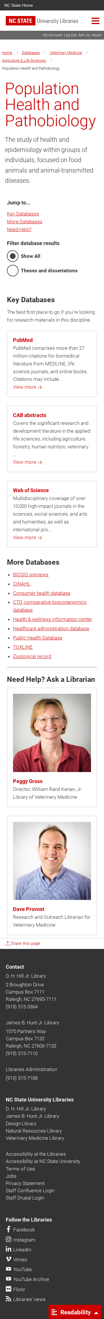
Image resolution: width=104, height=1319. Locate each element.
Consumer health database (41, 593)
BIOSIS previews (31, 574)
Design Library (21, 1123)
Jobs (11, 1176)
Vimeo (19, 1259)
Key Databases (23, 214)
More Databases (24, 221)
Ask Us (84, 35)
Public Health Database (37, 638)
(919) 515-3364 (22, 1007)
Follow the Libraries (29, 1220)
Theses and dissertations (49, 270)
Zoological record (32, 656)
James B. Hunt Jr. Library (32, 1023)
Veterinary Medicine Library (35, 1138)
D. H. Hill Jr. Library (26, 976)
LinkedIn (21, 1250)
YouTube (22, 1269)
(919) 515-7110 (22, 1053)
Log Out (70, 35)
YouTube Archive (30, 1279)
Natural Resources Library (34, 1131)
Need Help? (19, 229)
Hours (96, 35)
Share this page (25, 943)
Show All (30, 256)
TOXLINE (23, 647)
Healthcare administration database (51, 628)
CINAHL (21, 584)
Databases (31, 52)
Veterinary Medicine (66, 52)
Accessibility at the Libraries (36, 1154)
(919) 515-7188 (22, 1078)
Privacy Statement (25, 1183)
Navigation (95, 20)
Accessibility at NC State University (43, 1161)
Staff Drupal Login (25, 1198)
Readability (75, 1312)
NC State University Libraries (40, 1100)
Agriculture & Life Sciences (24, 60)
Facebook (23, 1230)
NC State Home (18, 5)
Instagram (23, 1240)
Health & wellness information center (52, 619)
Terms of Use (20, 1169)
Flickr (18, 1289)
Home (7, 52)
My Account (52, 35)
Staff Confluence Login (30, 1190)
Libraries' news (29, 1299)
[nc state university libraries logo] (55, 23)
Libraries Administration (31, 1069)
